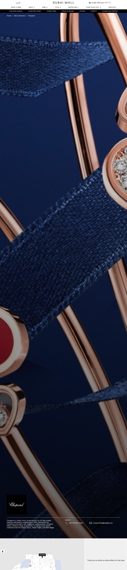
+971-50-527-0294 (76, 523)
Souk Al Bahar (68, 11)
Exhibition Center (110, 11)
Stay (57, 7)
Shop (31, 7)
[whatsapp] (90, 2)
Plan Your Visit (92, 7)
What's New (16, 7)
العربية (18, 3)
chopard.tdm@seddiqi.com (103, 523)
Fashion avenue (15, 11)
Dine (44, 7)
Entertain (72, 7)
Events (94, 11)
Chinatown (51, 11)
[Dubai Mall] (63, 2)
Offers (82, 11)
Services (112, 7)
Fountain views (34, 11)
